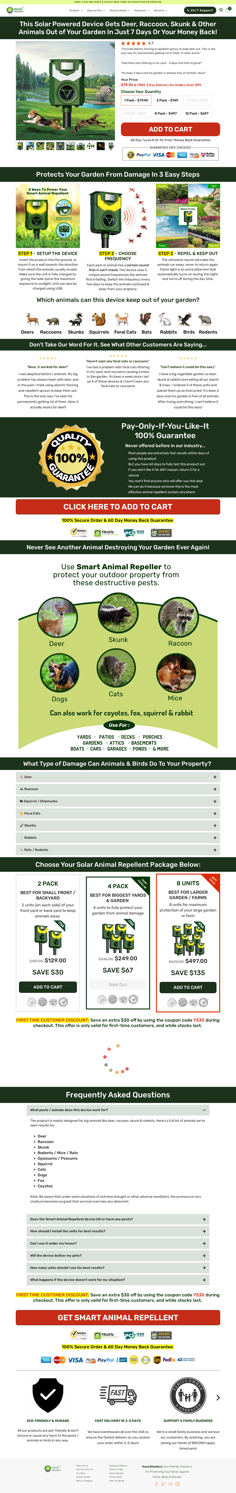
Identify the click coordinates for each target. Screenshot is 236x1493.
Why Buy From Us (84, 1469)
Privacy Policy (115, 1477)
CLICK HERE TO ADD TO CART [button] (117, 506)
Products (74, 10)
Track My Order (116, 1469)
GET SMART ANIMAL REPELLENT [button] (118, 1317)
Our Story (80, 1473)
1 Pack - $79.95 (136, 100)
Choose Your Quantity (141, 91)
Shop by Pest (94, 10)
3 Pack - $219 (197, 100)
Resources (140, 10)
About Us (159, 10)
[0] (228, 11)
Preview (20, 90)
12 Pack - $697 (197, 113)
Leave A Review (116, 1473)
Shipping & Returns (118, 1466)
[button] (48, 937)
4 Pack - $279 (135, 113)
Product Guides (83, 1477)
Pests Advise (82, 1466)
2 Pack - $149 (167, 100)
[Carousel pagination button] (20, 146)
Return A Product (84, 1481)
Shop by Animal (118, 10)
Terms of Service (116, 1481)
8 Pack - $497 (166, 113)
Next (110, 90)
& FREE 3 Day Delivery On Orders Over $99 (167, 85)
